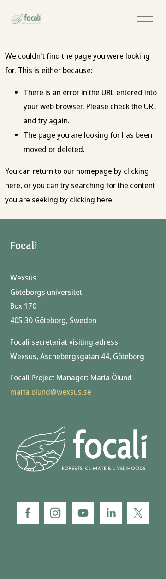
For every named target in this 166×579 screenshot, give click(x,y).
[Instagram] (55, 513)
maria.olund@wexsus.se (50, 392)
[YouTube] (83, 513)
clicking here (91, 200)
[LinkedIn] (111, 513)
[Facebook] (28, 513)
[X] (138, 513)
